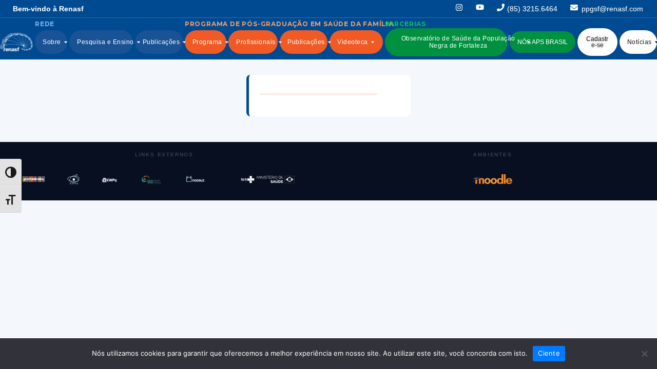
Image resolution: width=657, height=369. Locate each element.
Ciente (549, 353)
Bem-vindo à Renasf (48, 9)
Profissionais (256, 42)
